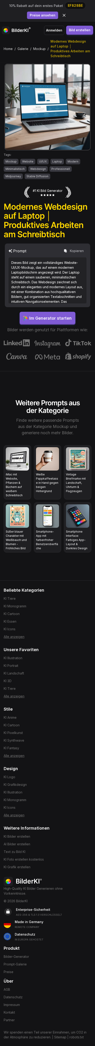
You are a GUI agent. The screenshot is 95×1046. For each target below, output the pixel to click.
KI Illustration (13, 658)
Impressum (12, 1005)
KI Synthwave (14, 740)
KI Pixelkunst (13, 733)
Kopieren (77, 251)
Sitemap (60, 1037)
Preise (8, 972)
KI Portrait (11, 666)
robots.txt (76, 1037)
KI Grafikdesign (15, 785)
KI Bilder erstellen (17, 836)
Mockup (39, 49)
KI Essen (10, 621)
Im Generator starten (50, 318)
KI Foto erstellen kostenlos (24, 859)
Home (8, 49)
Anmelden (54, 30)
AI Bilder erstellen (17, 844)
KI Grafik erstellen (17, 867)
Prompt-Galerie (15, 964)
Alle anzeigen (14, 637)
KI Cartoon (12, 614)
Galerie (23, 49)
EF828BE (75, 5)
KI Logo (9, 777)
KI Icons (9, 629)
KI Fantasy (11, 748)
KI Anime (10, 717)
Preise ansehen (42, 15)
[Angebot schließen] (64, 15)
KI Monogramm (15, 606)
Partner (9, 1020)
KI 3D (8, 681)
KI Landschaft (14, 673)
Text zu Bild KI (14, 852)
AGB (7, 989)
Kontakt (9, 1012)
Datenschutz (13, 997)
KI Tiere (10, 598)
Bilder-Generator (16, 957)
